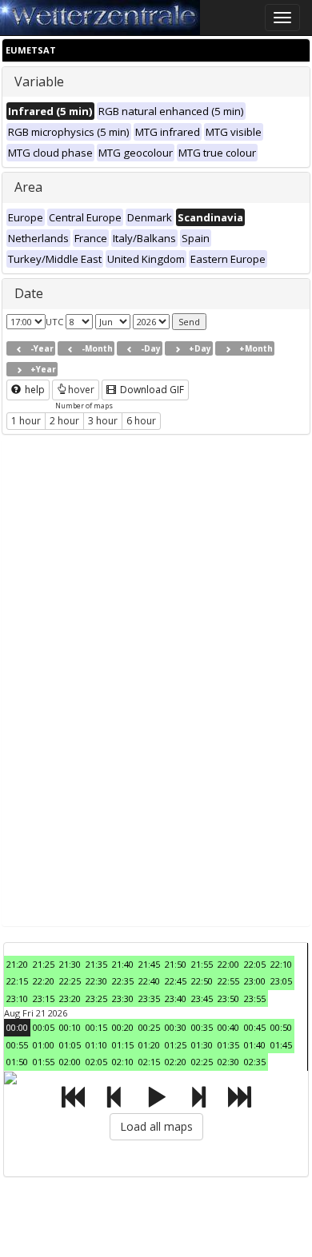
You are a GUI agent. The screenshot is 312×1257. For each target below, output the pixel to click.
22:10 (281, 964)
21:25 (43, 964)
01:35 (228, 1045)
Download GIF (151, 389)
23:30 (123, 998)
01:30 (202, 1045)
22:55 (228, 981)
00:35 (202, 1027)
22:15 (17, 981)
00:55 (17, 1045)
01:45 (281, 1045)
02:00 (70, 1062)
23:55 (255, 998)
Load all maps (156, 1126)
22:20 (43, 981)
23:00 (255, 981)
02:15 (149, 1062)
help (33, 389)
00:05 (43, 1027)
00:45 (255, 1027)
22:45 (175, 981)
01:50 (17, 1062)
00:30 (175, 1027)
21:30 (70, 964)
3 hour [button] (103, 421)
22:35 (123, 981)
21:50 (175, 964)
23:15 (43, 998)
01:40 (255, 1045)
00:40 (228, 1027)
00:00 (17, 1027)
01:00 (43, 1045)
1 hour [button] (26, 421)
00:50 (281, 1027)
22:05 (255, 964)
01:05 (70, 1045)
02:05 (96, 1062)
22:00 (228, 964)
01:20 (149, 1045)
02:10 (123, 1062)
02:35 (255, 1062)
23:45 (202, 998)
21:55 (202, 964)
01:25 (175, 1045)
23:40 (175, 998)
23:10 (17, 998)
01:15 (123, 1045)
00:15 (96, 1027)
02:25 (202, 1062)
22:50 (202, 981)
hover (81, 389)
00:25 (149, 1027)
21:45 (149, 964)
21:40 (123, 964)
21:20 (17, 964)
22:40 (149, 981)
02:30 (228, 1062)
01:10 (96, 1045)
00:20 (123, 1027)
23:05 (281, 981)
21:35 (96, 964)
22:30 (96, 981)
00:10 (70, 1027)
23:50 (228, 998)
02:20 (175, 1062)
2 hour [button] (64, 421)
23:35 (149, 998)
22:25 (70, 981)
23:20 (70, 998)
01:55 (43, 1062)
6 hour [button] (141, 421)
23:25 (96, 998)
